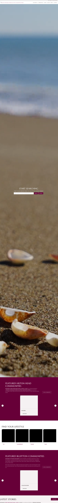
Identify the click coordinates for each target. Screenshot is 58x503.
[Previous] (3, 406)
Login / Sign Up (50, 0)
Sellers (48, 2)
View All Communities (46, 392)
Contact (55, 2)
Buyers (45, 2)
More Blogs (54, 499)
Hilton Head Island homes (16, 388)
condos (22, 388)
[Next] (55, 406)
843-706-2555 (55, 0)
